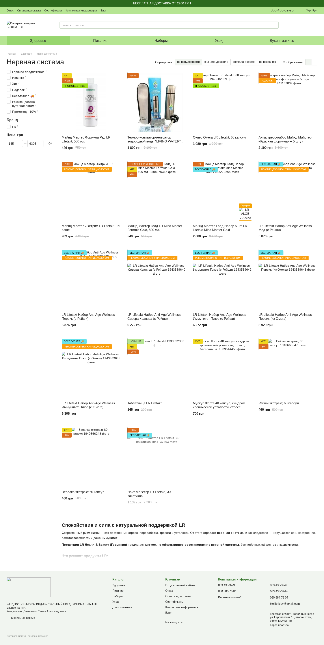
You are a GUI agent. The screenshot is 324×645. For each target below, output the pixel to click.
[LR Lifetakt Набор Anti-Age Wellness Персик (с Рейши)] (91, 279)
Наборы (161, 41)
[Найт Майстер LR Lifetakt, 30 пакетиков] (156, 457)
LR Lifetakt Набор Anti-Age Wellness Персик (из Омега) (285, 316)
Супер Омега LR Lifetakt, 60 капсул (219, 137)
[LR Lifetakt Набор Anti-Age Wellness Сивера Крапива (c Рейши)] (156, 279)
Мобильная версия (23, 617)
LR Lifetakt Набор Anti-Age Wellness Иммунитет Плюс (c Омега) (88, 405)
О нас (10, 10)
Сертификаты (53, 10)
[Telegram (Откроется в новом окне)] (133, 10)
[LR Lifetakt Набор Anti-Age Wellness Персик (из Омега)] (288, 279)
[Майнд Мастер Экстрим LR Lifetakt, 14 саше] (91, 191)
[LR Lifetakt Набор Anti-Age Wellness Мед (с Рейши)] (288, 191)
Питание (100, 41)
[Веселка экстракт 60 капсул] (91, 457)
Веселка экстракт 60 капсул (83, 492)
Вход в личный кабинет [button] (181, 585)
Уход (219, 41)
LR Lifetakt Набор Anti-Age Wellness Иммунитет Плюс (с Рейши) (219, 316)
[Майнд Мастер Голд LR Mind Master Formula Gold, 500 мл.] (156, 191)
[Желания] (290, 25)
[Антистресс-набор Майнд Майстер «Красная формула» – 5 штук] (288, 102)
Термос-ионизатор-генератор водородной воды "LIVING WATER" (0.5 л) (154, 141)
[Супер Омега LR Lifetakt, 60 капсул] (222, 102)
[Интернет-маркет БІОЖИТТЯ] (29, 587)
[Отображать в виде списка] (314, 62)
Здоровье (38, 41)
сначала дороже (244, 61)
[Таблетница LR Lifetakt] (156, 368)
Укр (308, 10)
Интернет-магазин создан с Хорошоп (27, 636)
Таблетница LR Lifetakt (144, 403)
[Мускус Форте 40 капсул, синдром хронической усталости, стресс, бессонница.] (222, 368)
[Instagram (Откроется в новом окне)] (112, 10)
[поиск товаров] (275, 25)
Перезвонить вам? (230, 597)
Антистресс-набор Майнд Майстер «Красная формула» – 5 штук (285, 139)
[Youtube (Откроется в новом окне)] (128, 10)
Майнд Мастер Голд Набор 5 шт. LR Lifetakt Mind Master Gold (220, 228)
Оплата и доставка (29, 10)
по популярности (188, 61)
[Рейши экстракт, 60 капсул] (288, 368)
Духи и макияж (282, 41)
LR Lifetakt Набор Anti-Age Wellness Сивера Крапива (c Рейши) (154, 316)
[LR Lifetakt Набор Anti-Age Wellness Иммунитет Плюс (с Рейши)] (222, 279)
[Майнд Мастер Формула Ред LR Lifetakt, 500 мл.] (91, 102)
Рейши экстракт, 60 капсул (279, 403)
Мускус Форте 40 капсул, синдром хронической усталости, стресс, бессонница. (219, 407)
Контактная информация (81, 10)
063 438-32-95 (282, 10)
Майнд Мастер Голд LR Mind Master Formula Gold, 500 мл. (154, 228)
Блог (103, 10)
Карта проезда (279, 625)
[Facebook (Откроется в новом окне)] (123, 10)
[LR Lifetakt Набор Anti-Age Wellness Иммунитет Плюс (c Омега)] (91, 368)
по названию (267, 61)
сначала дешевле (216, 61)
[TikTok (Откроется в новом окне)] (117, 10)
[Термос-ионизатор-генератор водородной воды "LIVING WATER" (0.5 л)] (156, 102)
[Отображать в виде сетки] (308, 62)
